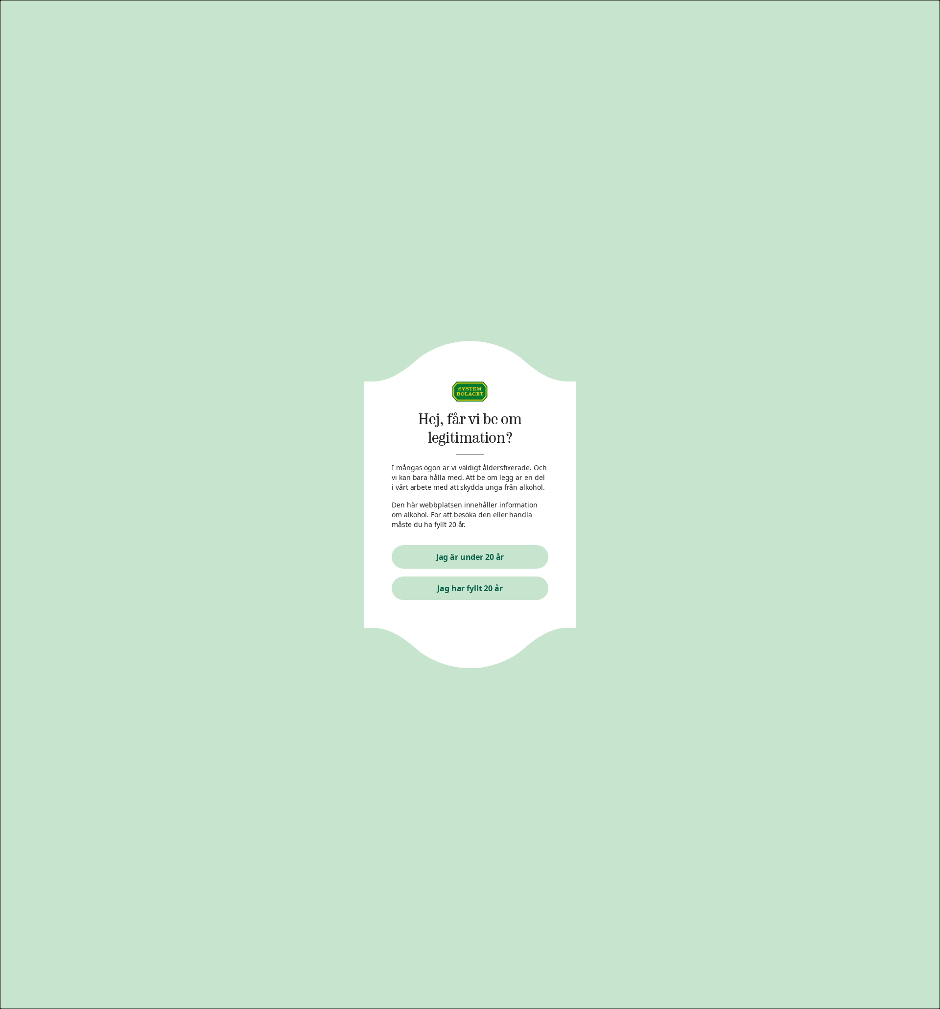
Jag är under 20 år (470, 557)
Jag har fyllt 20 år (470, 588)
